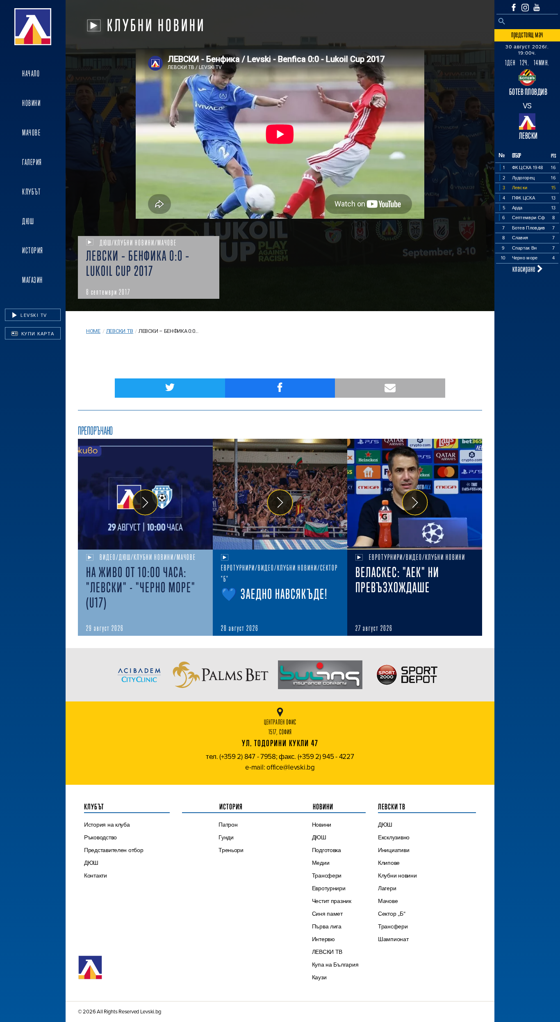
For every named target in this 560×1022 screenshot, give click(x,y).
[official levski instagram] (525, 7)
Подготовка (326, 850)
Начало (31, 73)
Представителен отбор (113, 850)
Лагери (387, 888)
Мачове (31, 132)
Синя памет (327, 914)
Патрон (228, 824)
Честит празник (331, 901)
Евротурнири (329, 888)
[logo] (33, 26)
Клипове (389, 863)
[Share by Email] (390, 388)
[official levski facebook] (513, 7)
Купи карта (37, 333)
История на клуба (107, 824)
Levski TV (33, 315)
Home (93, 331)
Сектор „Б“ (391, 914)
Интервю (323, 939)
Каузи (319, 977)
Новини (31, 103)
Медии (321, 863)
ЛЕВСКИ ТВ (327, 952)
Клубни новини (397, 875)
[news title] (145, 494)
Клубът (31, 191)
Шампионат (393, 939)
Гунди (226, 837)
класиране (524, 269)
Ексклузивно (394, 837)
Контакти (95, 875)
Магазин (32, 279)
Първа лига (326, 926)
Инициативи (393, 850)
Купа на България (335, 964)
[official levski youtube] (536, 7)
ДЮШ (28, 221)
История (32, 250)
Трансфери (327, 875)
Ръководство (100, 837)
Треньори (231, 850)
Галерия (32, 162)
